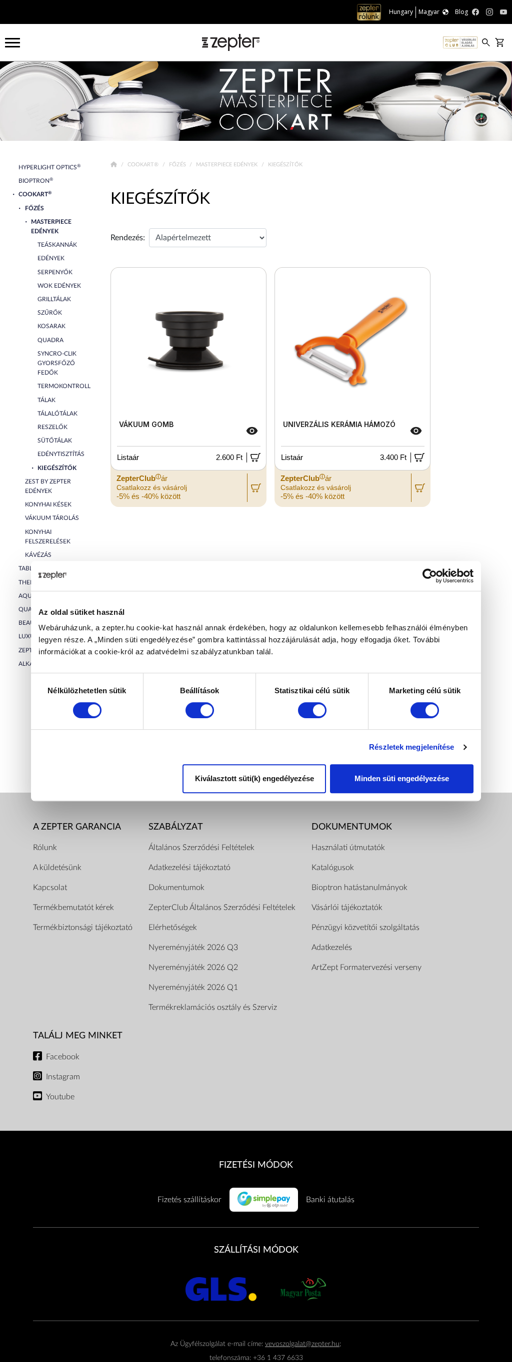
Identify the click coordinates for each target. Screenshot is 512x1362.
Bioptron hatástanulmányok (360, 888)
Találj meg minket (77, 1035)
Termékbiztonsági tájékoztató (82, 927)
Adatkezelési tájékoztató (189, 868)
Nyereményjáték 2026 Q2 (193, 967)
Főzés (178, 164)
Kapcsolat (50, 888)
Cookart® (144, 164)
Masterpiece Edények (227, 164)
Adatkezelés (332, 947)
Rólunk (45, 848)
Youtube (60, 1097)
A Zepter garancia (77, 827)
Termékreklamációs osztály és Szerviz (212, 1007)
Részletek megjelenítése (411, 747)
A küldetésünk (57, 868)
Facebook (63, 1057)
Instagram (63, 1077)
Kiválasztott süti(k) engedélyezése (254, 778)
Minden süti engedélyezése (401, 778)
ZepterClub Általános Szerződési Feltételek (222, 907)
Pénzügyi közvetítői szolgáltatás (366, 927)
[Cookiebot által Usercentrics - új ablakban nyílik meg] (430, 575)
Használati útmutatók (348, 848)
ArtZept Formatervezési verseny (367, 967)
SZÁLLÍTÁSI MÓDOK (256, 1250)
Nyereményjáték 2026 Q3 (193, 947)
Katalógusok (333, 868)
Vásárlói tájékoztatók (347, 907)
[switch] (200, 710)
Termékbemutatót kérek (73, 907)
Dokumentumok (176, 888)
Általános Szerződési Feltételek (201, 848)
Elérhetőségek (172, 927)
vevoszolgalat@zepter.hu (302, 1344)
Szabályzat (175, 827)
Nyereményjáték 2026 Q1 (193, 987)
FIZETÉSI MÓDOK (256, 1165)
